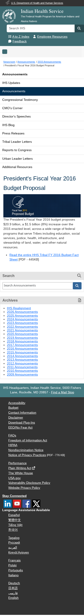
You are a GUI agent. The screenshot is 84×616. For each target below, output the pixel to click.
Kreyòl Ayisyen (18, 552)
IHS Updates (11, 83)
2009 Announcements (22, 374)
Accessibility (16, 403)
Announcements (15, 74)
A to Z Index (20, 36)
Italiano (13, 575)
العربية (12, 547)
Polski (12, 565)
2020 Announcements (22, 334)
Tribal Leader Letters (17, 141)
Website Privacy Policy (24, 487)
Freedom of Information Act (27, 440)
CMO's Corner (12, 108)
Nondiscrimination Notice (25, 450)
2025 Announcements (22, 315)
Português (15, 570)
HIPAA (12, 445)
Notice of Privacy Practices (27, 455)
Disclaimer (15, 417)
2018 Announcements (22, 341)
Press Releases (13, 133)
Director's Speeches (16, 116)
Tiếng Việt (15, 525)
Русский (14, 542)
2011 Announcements (22, 367)
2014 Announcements (22, 356)
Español (14, 515)
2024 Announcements (22, 319)
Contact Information (22, 412)
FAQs (12, 435)
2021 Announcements (22, 330)
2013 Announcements (22, 359)
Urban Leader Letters (17, 158)
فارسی (13, 593)
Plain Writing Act (19, 468)
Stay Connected (14, 496)
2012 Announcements (22, 363)
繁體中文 (14, 520)
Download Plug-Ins (21, 422)
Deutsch (14, 583)
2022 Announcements (22, 326)
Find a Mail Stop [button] (62, 392)
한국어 (13, 529)
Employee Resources (52, 36)
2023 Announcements (22, 323)
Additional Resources (17, 167)
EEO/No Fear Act (20, 427)
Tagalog (13, 538)
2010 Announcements (22, 370)
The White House (20, 473)
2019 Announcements (22, 337)
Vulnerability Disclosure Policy (29, 482)
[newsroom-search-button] (77, 285)
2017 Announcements (22, 345)
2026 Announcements (22, 312)
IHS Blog (8, 125)
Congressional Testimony (20, 100)
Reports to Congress (17, 150)
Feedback (20, 41)
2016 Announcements (22, 348)
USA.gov (14, 478)
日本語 (13, 588)
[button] (79, 28)
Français (14, 560)
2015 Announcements (22, 352)
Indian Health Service (42, 11)
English (13, 598)
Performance (17, 463)
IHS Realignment (19, 308)
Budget (13, 407)
